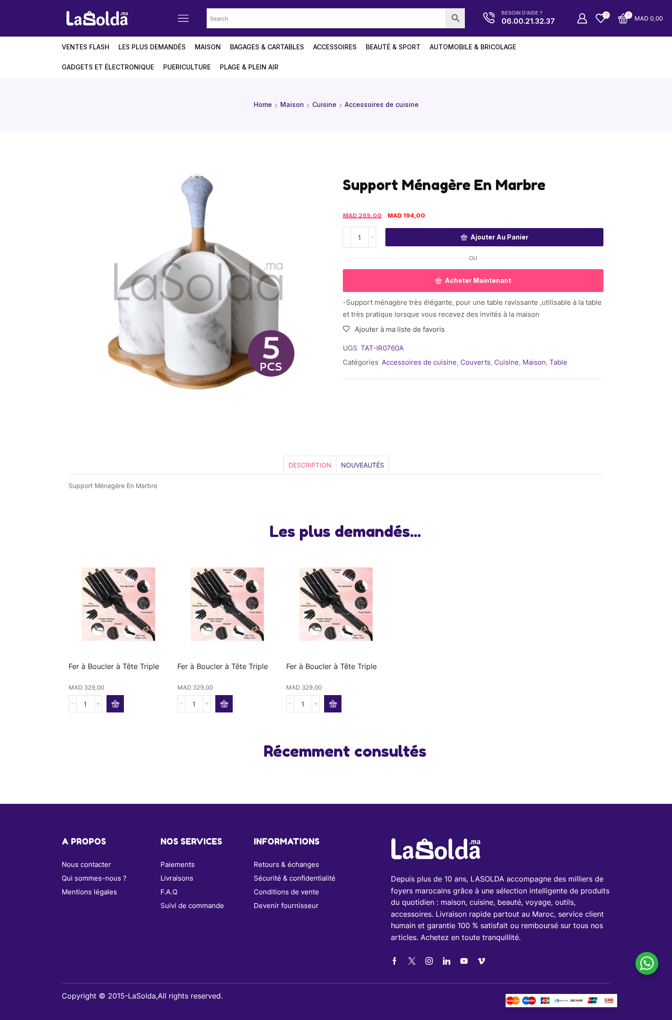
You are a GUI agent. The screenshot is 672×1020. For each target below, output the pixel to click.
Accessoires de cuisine (382, 104)
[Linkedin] (446, 961)
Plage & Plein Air (249, 67)
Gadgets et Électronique (108, 67)
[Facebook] (394, 961)
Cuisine (324, 104)
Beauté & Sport (393, 47)
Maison (292, 104)
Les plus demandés (152, 47)
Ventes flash (85, 47)
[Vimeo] (481, 961)
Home (263, 104)
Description (309, 465)
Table (558, 362)
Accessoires (335, 47)
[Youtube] (464, 961)
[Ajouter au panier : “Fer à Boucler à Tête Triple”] (115, 703)
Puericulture (187, 67)
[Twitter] (412, 961)
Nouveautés (362, 465)
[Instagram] (429, 961)
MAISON (208, 47)
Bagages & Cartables (267, 47)
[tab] (309, 465)
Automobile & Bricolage (473, 47)
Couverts (475, 362)
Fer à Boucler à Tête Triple (114, 666)
